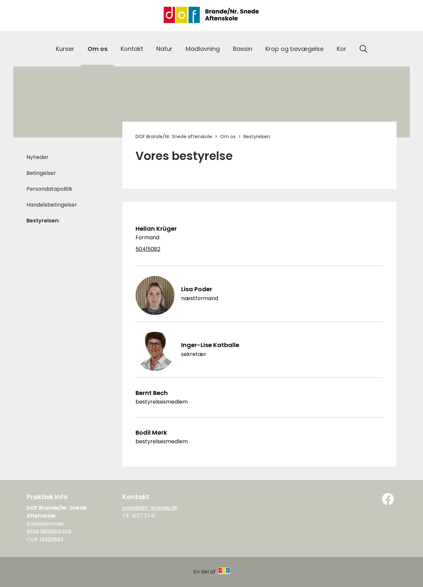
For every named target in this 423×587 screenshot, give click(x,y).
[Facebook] (388, 499)
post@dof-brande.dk (149, 508)
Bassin (242, 49)
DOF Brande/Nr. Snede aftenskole (173, 136)
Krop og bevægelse (294, 49)
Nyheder (37, 157)
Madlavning (203, 49)
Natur (164, 49)
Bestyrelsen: (42, 220)
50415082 (147, 249)
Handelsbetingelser (51, 205)
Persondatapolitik (49, 189)
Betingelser (41, 173)
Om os (97, 49)
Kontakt (132, 49)
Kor (341, 49)
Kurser (65, 49)
